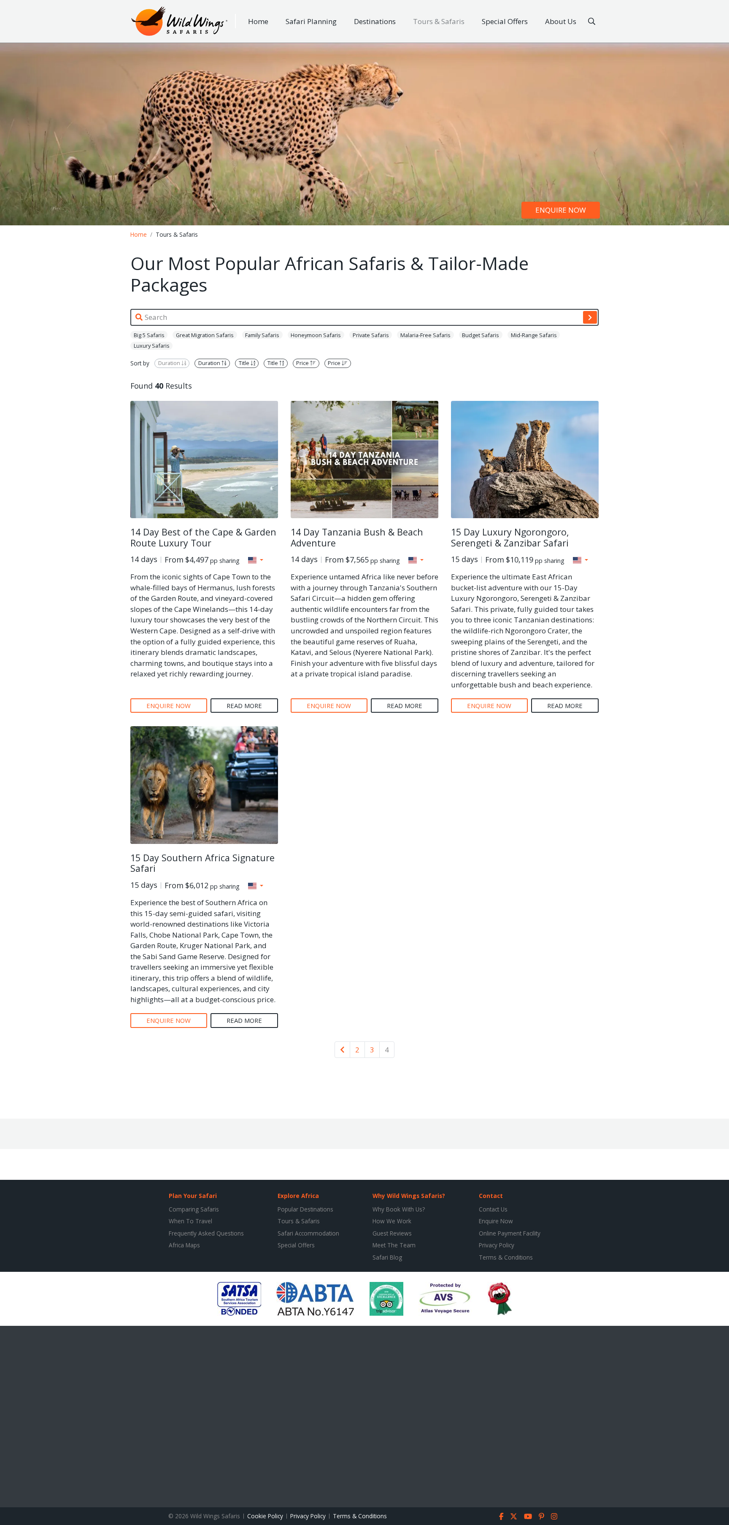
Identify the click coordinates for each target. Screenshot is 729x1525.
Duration (169, 363)
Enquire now (560, 210)
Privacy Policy (496, 1245)
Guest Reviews (392, 1233)
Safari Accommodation (308, 1233)
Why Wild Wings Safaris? (409, 1196)
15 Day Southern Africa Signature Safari (202, 863)
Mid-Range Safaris (534, 335)
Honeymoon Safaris (316, 335)
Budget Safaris (480, 335)
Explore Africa (298, 1196)
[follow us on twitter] (514, 1516)
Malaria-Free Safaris (425, 335)
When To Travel (190, 1221)
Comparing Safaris (194, 1209)
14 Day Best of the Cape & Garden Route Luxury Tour (203, 537)
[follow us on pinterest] (541, 1516)
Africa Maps (184, 1245)
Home (258, 21)
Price (303, 363)
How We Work (392, 1221)
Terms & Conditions (506, 1257)
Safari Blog (387, 1257)
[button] (255, 560)
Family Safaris (262, 335)
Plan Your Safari (193, 1196)
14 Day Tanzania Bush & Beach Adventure (357, 537)
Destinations (375, 21)
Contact (491, 1196)
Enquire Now (496, 1221)
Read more (244, 705)
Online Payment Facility (509, 1233)
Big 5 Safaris (149, 335)
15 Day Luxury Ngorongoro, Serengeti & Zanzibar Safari (510, 537)
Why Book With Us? (399, 1209)
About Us (560, 21)
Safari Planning (311, 21)
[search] (590, 317)
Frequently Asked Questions (206, 1233)
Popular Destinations (305, 1209)
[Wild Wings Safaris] (179, 21)
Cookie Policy (265, 1516)
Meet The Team (394, 1245)
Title (245, 363)
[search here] (592, 21)
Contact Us (493, 1209)
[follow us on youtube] (528, 1516)
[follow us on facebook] (501, 1516)
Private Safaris (371, 335)
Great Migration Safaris (205, 335)
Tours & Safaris (438, 21)
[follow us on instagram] (554, 1516)
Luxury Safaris (152, 345)
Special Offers (505, 21)
